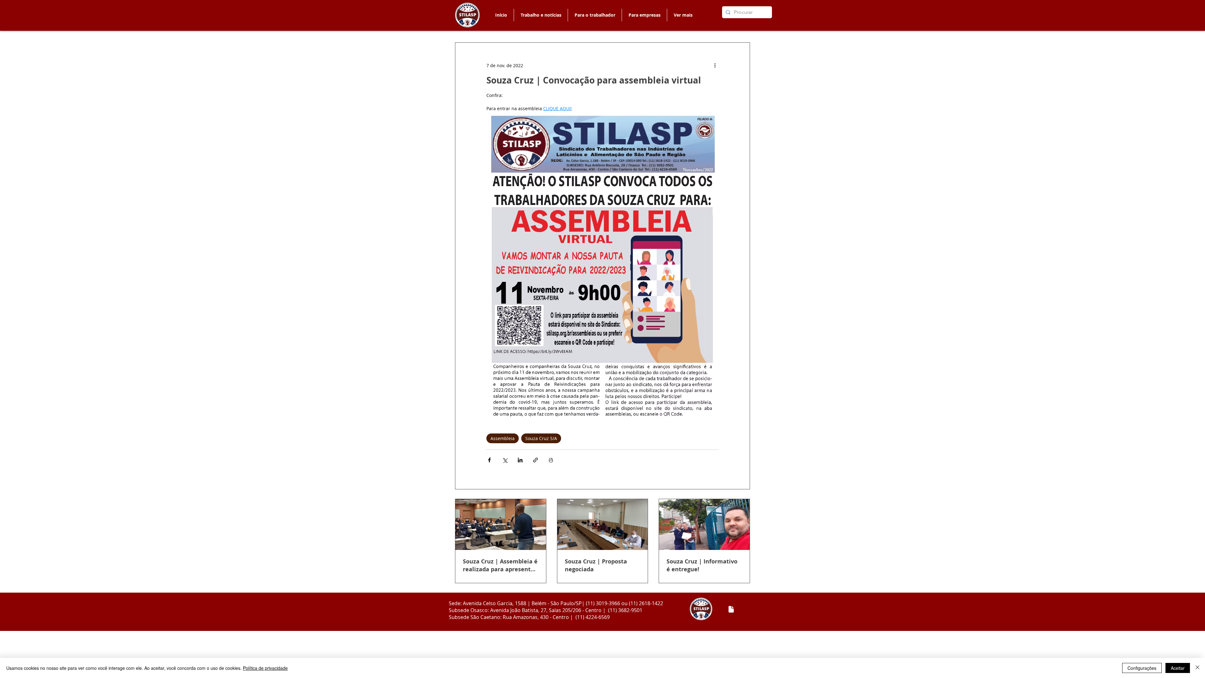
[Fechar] (1197, 668)
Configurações (1141, 668)
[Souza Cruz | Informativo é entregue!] (704, 524)
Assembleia (502, 438)
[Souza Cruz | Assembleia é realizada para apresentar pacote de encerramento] (500, 524)
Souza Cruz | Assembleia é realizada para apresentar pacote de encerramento (500, 565)
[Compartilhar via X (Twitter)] (505, 460)
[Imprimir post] (551, 460)
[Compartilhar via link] (535, 460)
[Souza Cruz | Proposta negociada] (602, 524)
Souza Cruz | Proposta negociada (596, 565)
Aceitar (1178, 668)
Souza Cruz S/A (541, 438)
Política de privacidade (265, 668)
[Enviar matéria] (731, 609)
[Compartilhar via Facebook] (489, 460)
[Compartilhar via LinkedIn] (520, 460)
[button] (595, 15)
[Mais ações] (715, 65)
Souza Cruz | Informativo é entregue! (702, 565)
